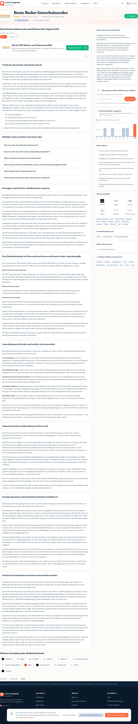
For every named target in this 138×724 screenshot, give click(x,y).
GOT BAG (125, 224)
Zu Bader (132, 16)
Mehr (95, 3)
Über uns (75, 697)
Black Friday (40, 705)
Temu (121, 265)
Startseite (45, 3)
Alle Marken (56, 3)
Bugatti (111, 221)
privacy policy (126, 103)
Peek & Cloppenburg (102, 219)
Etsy (125, 262)
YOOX (119, 224)
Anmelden (130, 99)
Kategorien (85, 3)
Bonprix (107, 262)
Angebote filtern (7, 33)
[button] (3, 37)
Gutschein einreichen (79, 701)
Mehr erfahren (29, 717)
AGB (108, 697)
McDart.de (129, 219)
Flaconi (131, 262)
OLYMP (106, 224)
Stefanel (104, 221)
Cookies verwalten (69, 715)
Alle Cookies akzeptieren (116, 715)
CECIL (98, 221)
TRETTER (112, 224)
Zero (133, 265)
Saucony (117, 221)
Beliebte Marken (70, 3)
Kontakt (74, 705)
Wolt (127, 265)
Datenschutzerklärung (115, 701)
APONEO (99, 262)
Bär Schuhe (125, 221)
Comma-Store (119, 219)
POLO (111, 219)
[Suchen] (123, 3)
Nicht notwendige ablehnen (91, 715)
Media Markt (100, 265)
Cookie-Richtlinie (113, 705)
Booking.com (117, 262)
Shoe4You (99, 224)
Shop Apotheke (112, 265)
